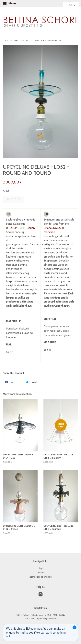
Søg (40, 568)
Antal (6, 190)
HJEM (5, 40)
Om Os (40, 572)
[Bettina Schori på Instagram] (40, 595)
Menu (12, 3)
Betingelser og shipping (40, 576)
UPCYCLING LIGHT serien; (20, 227)
